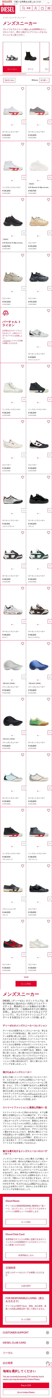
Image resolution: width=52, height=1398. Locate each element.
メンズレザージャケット (13, 1137)
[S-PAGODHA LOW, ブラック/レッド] (39, 437)
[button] (26, 3)
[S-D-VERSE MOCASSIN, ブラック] (13, 882)
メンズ (5, 18)
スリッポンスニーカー (10, 687)
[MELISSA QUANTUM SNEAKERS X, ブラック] (13, 715)
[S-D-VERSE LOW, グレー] (39, 104)
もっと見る (26, 984)
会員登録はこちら (26, 1255)
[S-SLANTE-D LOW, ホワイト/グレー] (39, 937)
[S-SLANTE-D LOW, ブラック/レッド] (13, 937)
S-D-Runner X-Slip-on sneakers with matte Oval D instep (23, 243)
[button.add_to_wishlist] (22, 88)
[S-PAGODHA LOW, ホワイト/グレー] (39, 771)
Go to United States (26, 1392)
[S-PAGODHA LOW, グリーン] (39, 715)
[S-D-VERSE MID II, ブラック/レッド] (13, 826)
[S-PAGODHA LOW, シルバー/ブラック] (13, 493)
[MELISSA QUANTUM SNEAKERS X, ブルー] (39, 659)
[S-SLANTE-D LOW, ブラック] (39, 882)
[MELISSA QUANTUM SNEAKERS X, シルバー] (13, 659)
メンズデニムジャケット (34, 1094)
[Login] (35, 8)
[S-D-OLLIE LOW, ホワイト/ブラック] (13, 548)
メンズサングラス (24, 1058)
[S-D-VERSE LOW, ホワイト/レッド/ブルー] (13, 104)
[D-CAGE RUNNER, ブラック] (39, 271)
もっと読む (26, 1222)
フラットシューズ (9, 909)
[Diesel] (7, 10)
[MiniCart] (42, 8)
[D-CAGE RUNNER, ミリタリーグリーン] (13, 271)
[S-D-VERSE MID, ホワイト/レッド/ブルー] (13, 160)
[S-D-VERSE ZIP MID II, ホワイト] (13, 382)
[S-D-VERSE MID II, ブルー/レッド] (39, 826)
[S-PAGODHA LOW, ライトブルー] (13, 771)
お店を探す (26, 1286)
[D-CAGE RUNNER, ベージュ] (39, 215)
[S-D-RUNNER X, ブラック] (13, 215)
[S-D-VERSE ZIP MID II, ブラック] (39, 382)
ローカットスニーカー (10, 132)
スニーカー (21, 18)
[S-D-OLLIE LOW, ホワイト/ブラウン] (39, 604)
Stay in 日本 (26, 1385)
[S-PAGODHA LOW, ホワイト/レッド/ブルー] (13, 437)
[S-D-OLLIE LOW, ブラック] (39, 493)
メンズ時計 (31, 1183)
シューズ (12, 18)
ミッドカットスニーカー (11, 187)
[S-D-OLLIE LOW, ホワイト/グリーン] (39, 548)
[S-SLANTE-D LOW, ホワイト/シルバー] (39, 326)
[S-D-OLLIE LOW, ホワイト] (13, 604)
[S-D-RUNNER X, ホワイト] (39, 160)
